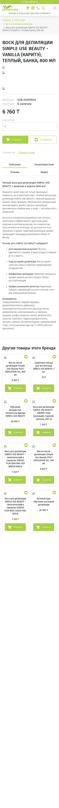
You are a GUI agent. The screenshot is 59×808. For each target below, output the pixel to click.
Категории (19, 20)
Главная (6, 20)
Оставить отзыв (27, 152)
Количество (8, 120)
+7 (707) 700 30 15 (29, 2)
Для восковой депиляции (19, 24)
